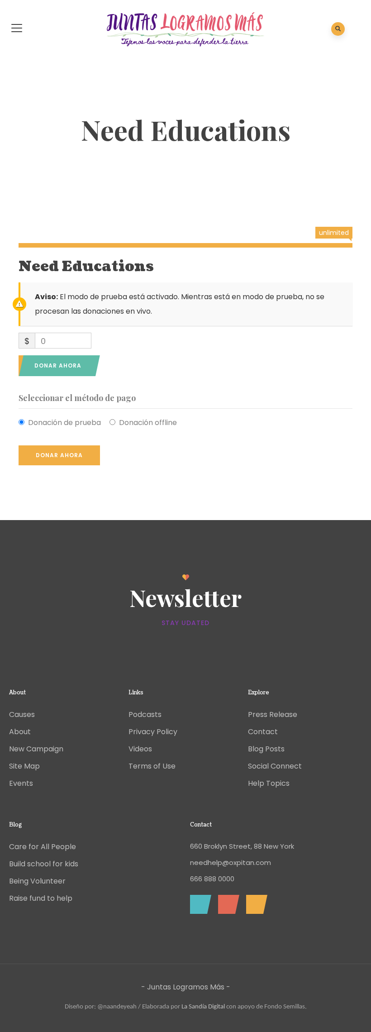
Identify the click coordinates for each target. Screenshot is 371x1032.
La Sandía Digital (203, 1006)
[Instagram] (254, 904)
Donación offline (148, 422)
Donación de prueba (64, 422)
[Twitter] (226, 904)
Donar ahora (57, 365)
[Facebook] (198, 904)
